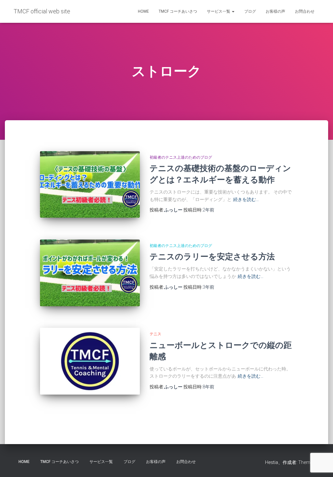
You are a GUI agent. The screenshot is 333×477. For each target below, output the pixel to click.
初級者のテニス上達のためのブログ (181, 157)
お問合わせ (304, 11)
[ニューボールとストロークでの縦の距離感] (90, 361)
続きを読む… (246, 199)
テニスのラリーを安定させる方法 (212, 256)
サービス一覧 (219, 11)
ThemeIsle (308, 462)
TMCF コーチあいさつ (178, 11)
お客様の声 (275, 11)
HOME (143, 11)
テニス (155, 334)
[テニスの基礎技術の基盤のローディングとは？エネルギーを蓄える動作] (90, 184)
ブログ (250, 11)
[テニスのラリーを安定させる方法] (90, 272)
